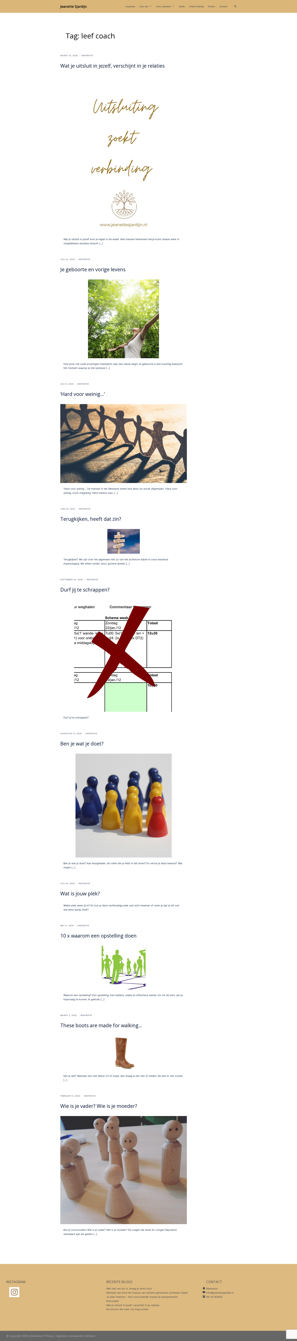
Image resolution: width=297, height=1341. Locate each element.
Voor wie (143, 6)
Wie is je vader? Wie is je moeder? (98, 1106)
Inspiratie (130, 6)
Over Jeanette (163, 6)
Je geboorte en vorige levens (92, 269)
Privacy (49, 1335)
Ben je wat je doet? (81, 743)
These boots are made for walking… (101, 1025)
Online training (196, 6)
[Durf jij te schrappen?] (123, 655)
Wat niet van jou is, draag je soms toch (129, 1288)
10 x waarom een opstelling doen (98, 935)
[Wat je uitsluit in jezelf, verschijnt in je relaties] (123, 154)
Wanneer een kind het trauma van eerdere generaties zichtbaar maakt (147, 1292)
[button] (235, 6)
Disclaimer (36, 1335)
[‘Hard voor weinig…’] (123, 443)
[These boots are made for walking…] (123, 1052)
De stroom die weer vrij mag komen (127, 1309)
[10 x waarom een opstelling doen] (124, 967)
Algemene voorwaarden (70, 1335)
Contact (223, 6)
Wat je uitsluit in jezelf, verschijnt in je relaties (112, 65)
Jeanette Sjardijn (73, 6)
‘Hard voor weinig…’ (82, 394)
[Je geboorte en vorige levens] (123, 319)
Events (211, 6)
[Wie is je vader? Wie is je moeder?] (123, 1170)
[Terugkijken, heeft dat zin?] (123, 541)
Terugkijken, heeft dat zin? (90, 519)
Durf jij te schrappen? (85, 589)
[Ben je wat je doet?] (123, 805)
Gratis (182, 6)
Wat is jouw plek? (80, 893)
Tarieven (90, 1335)
